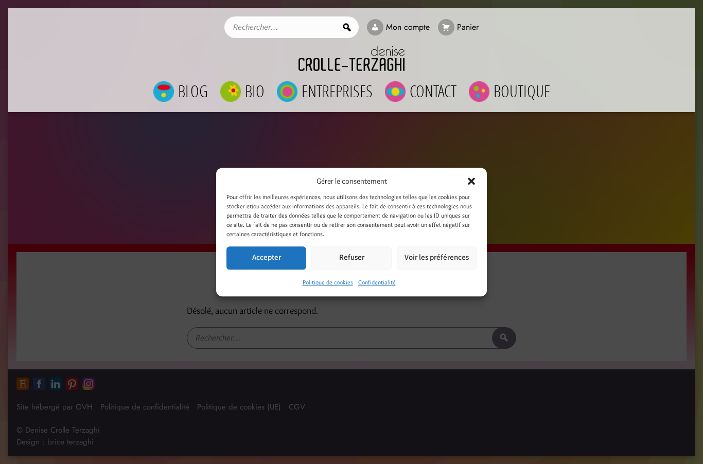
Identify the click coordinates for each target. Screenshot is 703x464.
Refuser (351, 257)
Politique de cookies (328, 282)
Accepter (266, 257)
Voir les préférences (437, 257)
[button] (471, 181)
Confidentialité (377, 282)
